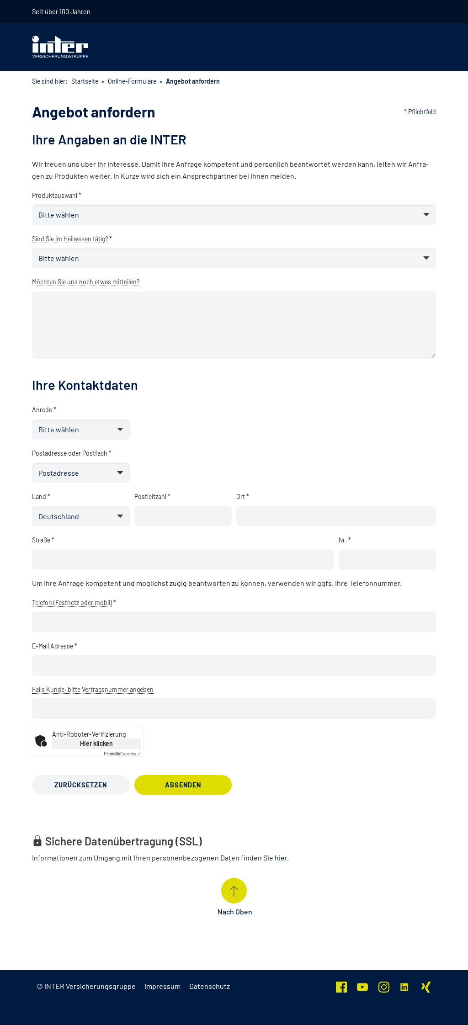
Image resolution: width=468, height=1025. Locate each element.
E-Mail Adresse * (54, 646)
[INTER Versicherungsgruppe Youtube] (362, 986)
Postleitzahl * (152, 496)
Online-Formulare (132, 81)
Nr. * (345, 540)
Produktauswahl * (56, 195)
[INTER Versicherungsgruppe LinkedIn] (404, 986)
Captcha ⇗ (122, 753)
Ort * (242, 496)
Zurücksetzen (80, 785)
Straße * (43, 540)
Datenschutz (209, 986)
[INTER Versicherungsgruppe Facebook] (341, 986)
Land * (41, 496)
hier (281, 857)
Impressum (162, 986)
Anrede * (44, 410)
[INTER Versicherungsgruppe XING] (425, 986)
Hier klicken (96, 743)
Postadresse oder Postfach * (72, 453)
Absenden (183, 785)
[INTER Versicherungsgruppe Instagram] (383, 986)
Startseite (84, 81)
